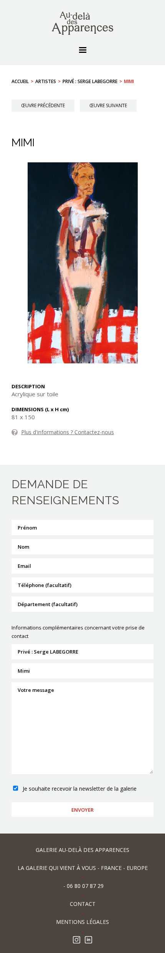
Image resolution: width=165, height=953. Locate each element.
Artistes (45, 81)
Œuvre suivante (108, 105)
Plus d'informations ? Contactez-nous (67, 432)
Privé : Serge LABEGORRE (90, 81)
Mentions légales (82, 921)
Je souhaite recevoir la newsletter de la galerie (80, 788)
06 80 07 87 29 (85, 885)
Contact (83, 903)
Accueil (20, 81)
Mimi (129, 81)
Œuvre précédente (43, 105)
